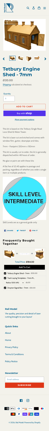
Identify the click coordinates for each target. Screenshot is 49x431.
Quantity (7, 94)
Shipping (7, 84)
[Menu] (44, 8)
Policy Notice (11, 361)
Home (8, 340)
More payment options (24, 119)
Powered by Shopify (32, 422)
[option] (12, 58)
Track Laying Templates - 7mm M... (21, 278)
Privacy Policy (11, 347)
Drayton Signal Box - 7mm (17, 288)
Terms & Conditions (14, 354)
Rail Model (20, 422)
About (8, 333)
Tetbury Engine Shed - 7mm (18, 273)
